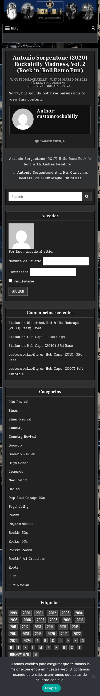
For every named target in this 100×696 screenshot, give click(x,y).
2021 (64, 633)
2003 (65, 612)
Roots (14, 567)
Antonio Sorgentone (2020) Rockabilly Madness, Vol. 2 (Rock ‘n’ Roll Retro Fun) (50, 64)
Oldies (14, 489)
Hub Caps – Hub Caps (46, 337)
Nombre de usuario (25, 261)
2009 (67, 619)
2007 (40, 619)
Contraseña (19, 272)
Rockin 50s (18, 532)
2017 (13, 633)
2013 (37, 626)
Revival (39, 86)
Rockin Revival (59, 86)
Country (15, 428)
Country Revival (22, 436)
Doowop (15, 445)
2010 (80, 619)
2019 (38, 633)
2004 (79, 612)
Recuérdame (23, 281)
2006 (27, 619)
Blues (13, 410)
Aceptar (51, 688)
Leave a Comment (51, 82)
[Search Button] (93, 28)
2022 (77, 633)
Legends (16, 471)
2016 (75, 626)
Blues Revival (20, 419)
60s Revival (19, 402)
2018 (25, 633)
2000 (26, 612)
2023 (14, 640)
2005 (14, 619)
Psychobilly (19, 506)
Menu (14, 28)
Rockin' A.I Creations (27, 558)
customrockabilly (30, 79)
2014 (50, 626)
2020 (57, 141)
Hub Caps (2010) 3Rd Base (50, 345)
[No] (93, 676)
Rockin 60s (18, 541)
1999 (13, 612)
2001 (39, 612)
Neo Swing (18, 480)
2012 (25, 626)
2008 (53, 619)
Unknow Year (19, 654)
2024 (27, 640)
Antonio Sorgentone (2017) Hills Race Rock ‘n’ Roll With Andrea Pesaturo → (50, 161)
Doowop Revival (22, 454)
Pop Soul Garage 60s (27, 498)
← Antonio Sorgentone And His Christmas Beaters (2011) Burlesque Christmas (50, 175)
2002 (52, 612)
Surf (12, 576)
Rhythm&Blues (21, 524)
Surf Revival (19, 585)
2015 (62, 626)
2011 (13, 626)
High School (19, 463)
